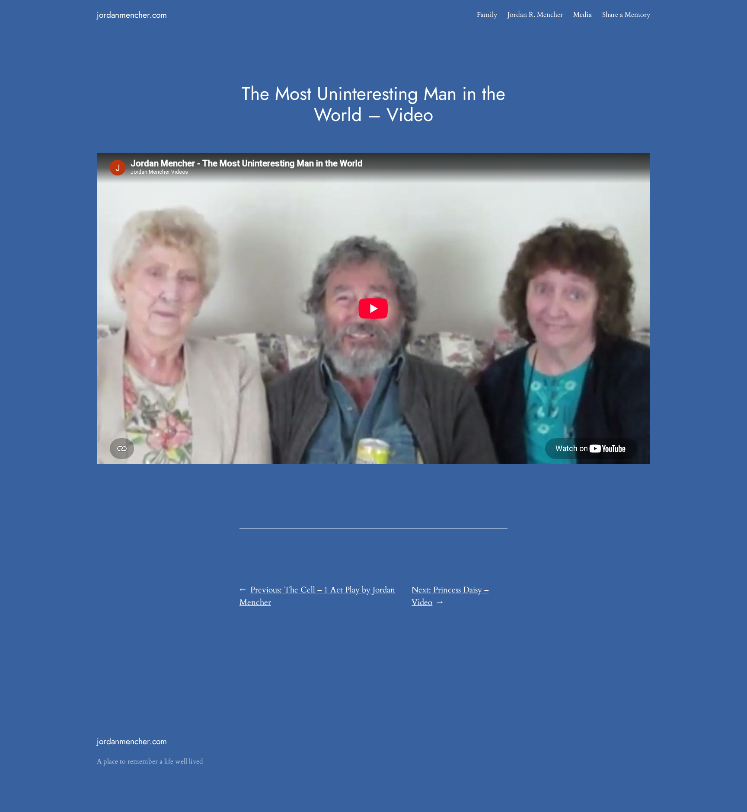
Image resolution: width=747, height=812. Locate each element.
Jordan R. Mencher (535, 14)
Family (487, 14)
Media (582, 14)
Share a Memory (626, 14)
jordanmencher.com (132, 15)
